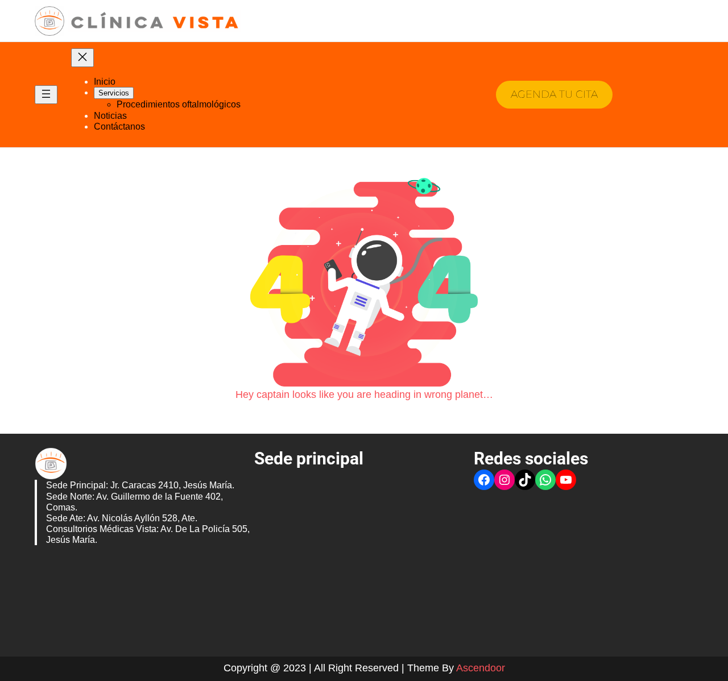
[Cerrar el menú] (82, 57)
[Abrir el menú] (46, 94)
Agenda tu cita (554, 94)
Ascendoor (480, 668)
